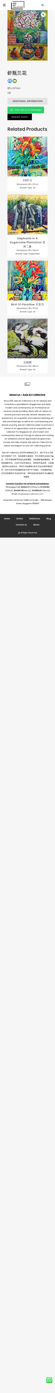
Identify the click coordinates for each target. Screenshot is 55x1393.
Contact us (21, 524)
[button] (4, 5)
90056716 (18, 490)
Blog (48, 518)
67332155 (44, 487)
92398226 (37, 490)
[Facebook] (10, 81)
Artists (19, 518)
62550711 (25, 487)
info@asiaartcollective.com (30, 494)
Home (7, 518)
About (36, 524)
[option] (27, 35)
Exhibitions (34, 518)
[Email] (15, 81)
